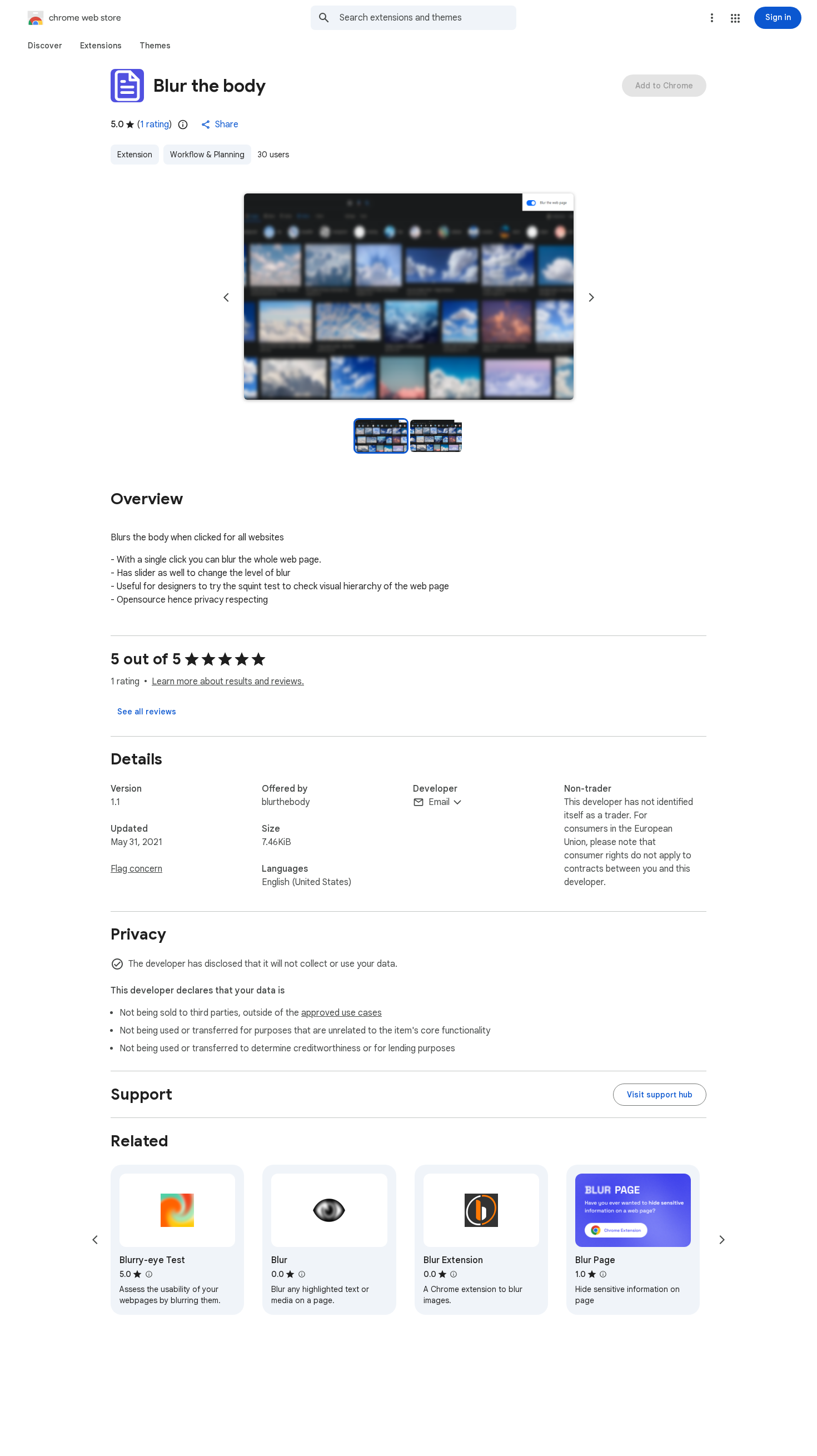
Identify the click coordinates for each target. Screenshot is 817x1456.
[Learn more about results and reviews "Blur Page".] (603, 1274)
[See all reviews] (147, 711)
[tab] (45, 46)
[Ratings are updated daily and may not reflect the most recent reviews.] (183, 124)
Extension (134, 155)
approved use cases (341, 1012)
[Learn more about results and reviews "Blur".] (301, 1274)
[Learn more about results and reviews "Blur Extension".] (453, 1274)
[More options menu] (712, 18)
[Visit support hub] (659, 1094)
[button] (735, 18)
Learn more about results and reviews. (228, 681)
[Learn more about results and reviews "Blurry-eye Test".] (148, 1274)
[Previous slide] (226, 297)
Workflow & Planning (207, 155)
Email (439, 802)
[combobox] (428, 17)
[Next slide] (591, 297)
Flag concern (136, 868)
